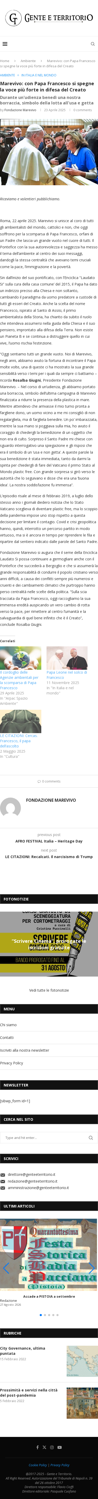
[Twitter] (44, 1447)
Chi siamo (8, 1024)
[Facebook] (37, 1447)
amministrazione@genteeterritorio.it (38, 1187)
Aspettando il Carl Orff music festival (53, 944)
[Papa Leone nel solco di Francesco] (67, 658)
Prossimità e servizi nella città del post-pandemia (28, 1393)
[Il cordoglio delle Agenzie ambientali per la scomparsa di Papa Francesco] (20, 658)
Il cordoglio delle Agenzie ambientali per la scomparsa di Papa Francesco (19, 680)
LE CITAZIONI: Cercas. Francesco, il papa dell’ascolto (19, 740)
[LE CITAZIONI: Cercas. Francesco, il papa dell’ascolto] (20, 721)
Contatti (7, 1037)
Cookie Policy (38, 1465)
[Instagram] (52, 1447)
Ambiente (28, 60)
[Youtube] (59, 1447)
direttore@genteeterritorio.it (31, 1174)
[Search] (92, 43)
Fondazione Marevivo (20, 110)
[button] (5, 943)
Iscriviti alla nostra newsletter (24, 1050)
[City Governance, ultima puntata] (82, 1361)
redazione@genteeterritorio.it (32, 1181)
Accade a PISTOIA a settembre (49, 1296)
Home (4, 60)
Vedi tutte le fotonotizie (49, 990)
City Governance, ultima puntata (22, 1351)
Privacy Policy (11, 1062)
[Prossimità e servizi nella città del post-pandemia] (82, 1403)
